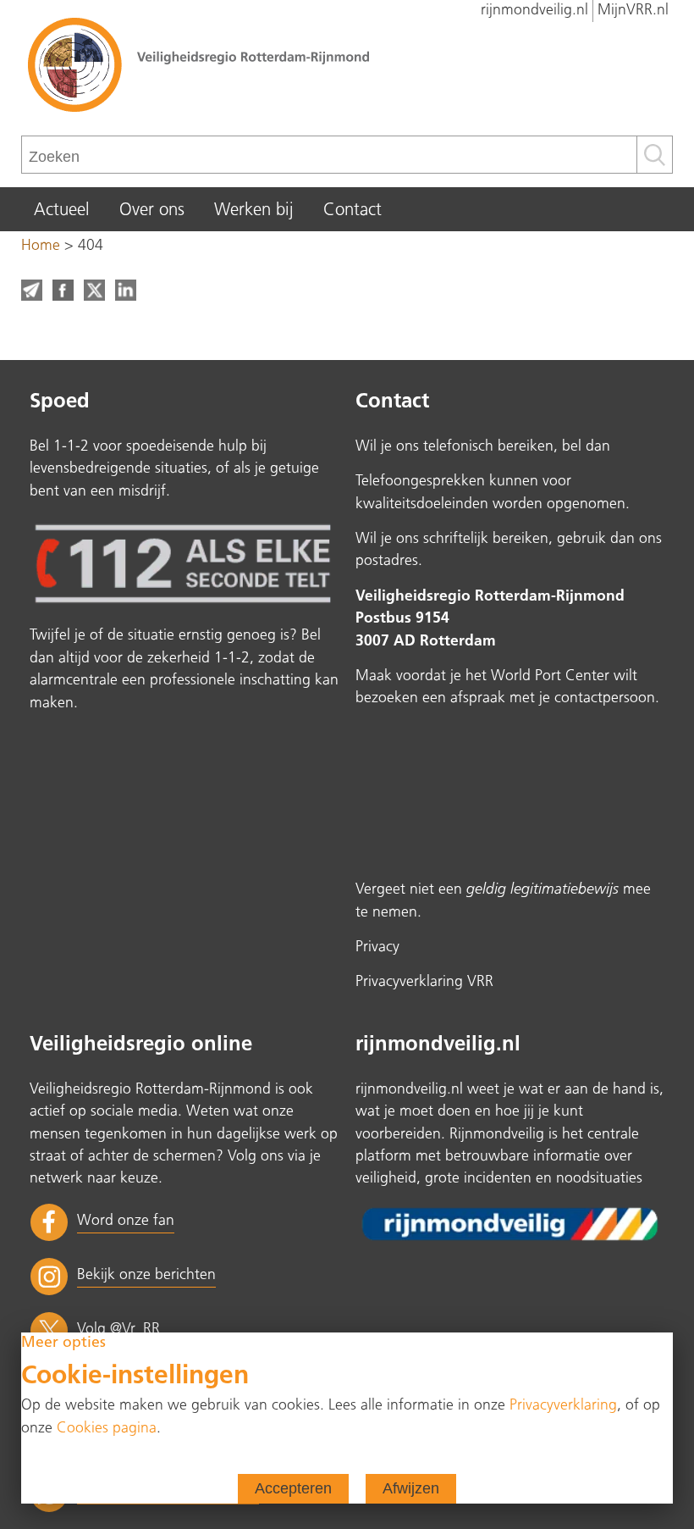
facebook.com (63, 290)
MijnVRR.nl (633, 10)
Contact (352, 210)
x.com (94, 290)
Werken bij (254, 210)
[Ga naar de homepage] (347, 63)
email (31, 290)
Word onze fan (125, 1221)
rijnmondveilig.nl (534, 10)
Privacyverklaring (563, 1406)
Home (40, 246)
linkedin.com (125, 290)
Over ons (152, 210)
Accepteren (293, 1488)
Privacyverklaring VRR (424, 982)
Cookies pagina (107, 1428)
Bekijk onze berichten (146, 1275)
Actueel (62, 210)
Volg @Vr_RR (118, 1329)
